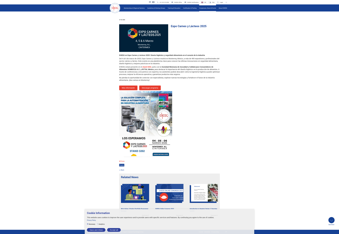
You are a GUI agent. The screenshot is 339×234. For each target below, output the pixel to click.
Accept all (114, 230)
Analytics (102, 224)
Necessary (92, 224)
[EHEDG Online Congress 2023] (168, 194)
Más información (128, 88)
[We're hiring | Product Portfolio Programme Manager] (134, 194)
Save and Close (96, 230)
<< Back (121, 170)
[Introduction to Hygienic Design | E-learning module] (203, 194)
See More (331, 224)
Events (122, 165)
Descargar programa (150, 88)
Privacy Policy (91, 220)
